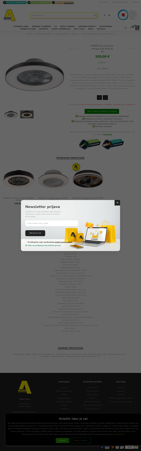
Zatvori (117, 203)
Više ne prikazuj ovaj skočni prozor (44, 245)
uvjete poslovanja (63, 242)
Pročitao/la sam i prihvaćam (50, 242)
